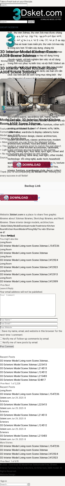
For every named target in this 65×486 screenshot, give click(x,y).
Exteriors (4, 401)
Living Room (6, 242)
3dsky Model (13, 226)
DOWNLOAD (32, 164)
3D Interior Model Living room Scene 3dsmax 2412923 (29, 457)
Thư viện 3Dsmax (45, 229)
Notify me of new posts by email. (20, 342)
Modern (23, 229)
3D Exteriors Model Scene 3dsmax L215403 (23, 435)
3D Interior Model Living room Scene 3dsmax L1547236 (29, 394)
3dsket (3, 226)
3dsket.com (22, 474)
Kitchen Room (8, 61)
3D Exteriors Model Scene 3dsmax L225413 (23, 404)
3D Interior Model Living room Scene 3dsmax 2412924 (29, 453)
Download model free (29, 226)
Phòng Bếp (32, 229)
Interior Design (24, 61)
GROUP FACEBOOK (9, 27)
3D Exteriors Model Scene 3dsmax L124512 (23, 425)
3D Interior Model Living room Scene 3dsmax (24, 450)
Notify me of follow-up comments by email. (26, 338)
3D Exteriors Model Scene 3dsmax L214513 (23, 415)
